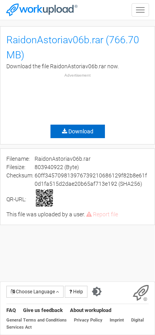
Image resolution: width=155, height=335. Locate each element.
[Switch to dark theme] (97, 291)
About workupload (90, 310)
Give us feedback (43, 310)
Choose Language (35, 292)
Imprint (117, 320)
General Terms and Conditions (36, 320)
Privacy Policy (88, 320)
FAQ (11, 310)
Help (77, 292)
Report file (105, 214)
